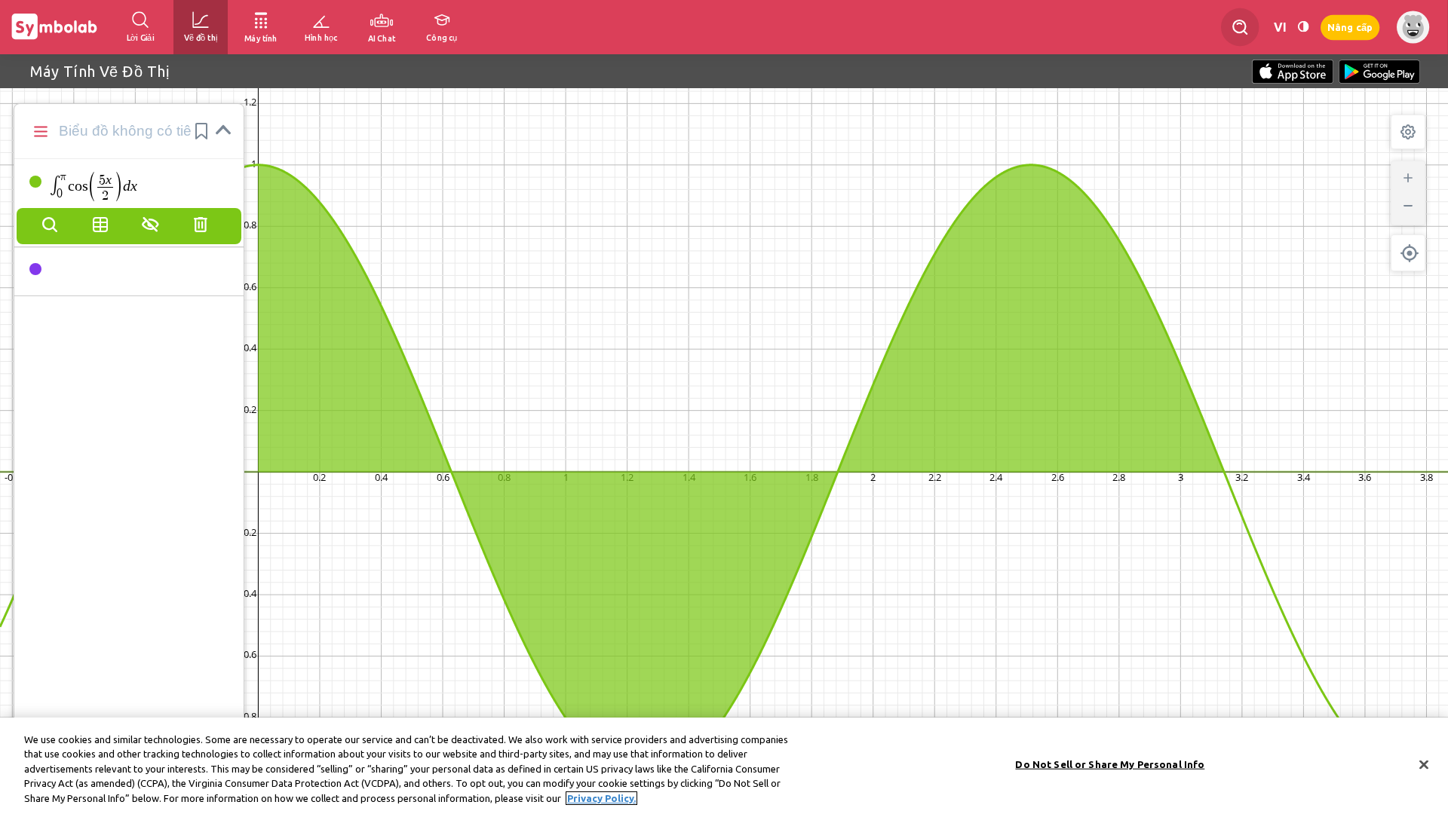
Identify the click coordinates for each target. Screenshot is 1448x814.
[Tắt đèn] (1303, 26)
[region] (724, 766)
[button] (201, 131)
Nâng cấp (1350, 26)
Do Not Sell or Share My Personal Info (1109, 764)
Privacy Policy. (601, 798)
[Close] (1423, 765)
